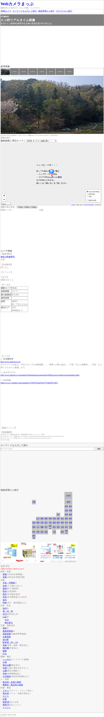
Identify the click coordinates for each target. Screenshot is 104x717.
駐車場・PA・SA (10, 642)
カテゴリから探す (64, 11)
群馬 (66, 519)
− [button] (4, 199)
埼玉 (66, 523)
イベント (7, 707)
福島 (70, 514)
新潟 (66, 514)
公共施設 (7, 676)
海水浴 (6, 693)
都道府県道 (8, 631)
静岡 (62, 532)
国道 (5, 628)
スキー (6, 691)
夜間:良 (6, 702)
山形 (66, 510)
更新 (5, 577)
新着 (5, 574)
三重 (54, 532)
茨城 (70, 523)
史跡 (5, 668)
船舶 (5, 651)
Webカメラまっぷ (17, 4)
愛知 (58, 527)
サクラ (6, 696)
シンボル (7, 659)
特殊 (5, 603)
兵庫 (50, 519)
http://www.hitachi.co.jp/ (10, 362)
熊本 (33, 532)
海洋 (5, 608)
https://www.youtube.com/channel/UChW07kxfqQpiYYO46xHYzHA (29, 383)
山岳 (5, 617)
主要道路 (7, 637)
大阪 (50, 523)
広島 (42, 523)
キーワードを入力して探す (25, 11)
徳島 (46, 532)
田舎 (5, 591)
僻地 (5, 588)
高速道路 (7, 634)
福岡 (37, 523)
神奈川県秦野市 (8, 257)
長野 (62, 523)
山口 (37, 519)
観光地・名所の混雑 (12, 682)
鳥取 (46, 519)
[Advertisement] (52, 46)
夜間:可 (6, 705)
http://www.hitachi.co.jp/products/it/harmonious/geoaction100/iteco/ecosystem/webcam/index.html (40, 375)
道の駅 (6, 639)
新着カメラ (6, 11)
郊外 (5, 594)
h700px (20, 207)
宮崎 (37, 532)
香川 (46, 527)
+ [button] (4, 195)
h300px (34, 207)
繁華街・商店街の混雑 (13, 685)
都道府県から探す (46, 11)
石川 (58, 514)
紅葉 (5, 699)
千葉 (70, 527)
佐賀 (33, 523)
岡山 (46, 523)
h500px (27, 207)
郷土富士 (9, 623)
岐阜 (58, 523)
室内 (5, 600)
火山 (7, 620)
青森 (68, 502)
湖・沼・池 (8, 611)
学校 (5, 674)
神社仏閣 (7, 665)
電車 (5, 645)
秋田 (66, 506)
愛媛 (42, 527)
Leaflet (73, 205)
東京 (66, 527)
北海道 (68, 496)
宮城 (70, 510)
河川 (5, 614)
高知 (42, 532)
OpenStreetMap (89, 205)
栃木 (70, 519)
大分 (37, 527)
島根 (42, 519)
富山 (62, 519)
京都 (54, 519)
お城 (5, 662)
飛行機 (6, 648)
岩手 (70, 506)
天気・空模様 (9, 583)
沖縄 (33, 502)
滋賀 (54, 523)
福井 (58, 519)
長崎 (33, 527)
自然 (5, 586)
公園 (5, 671)
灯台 (5, 654)
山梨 (62, 527)
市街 (5, 597)
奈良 (54, 527)
